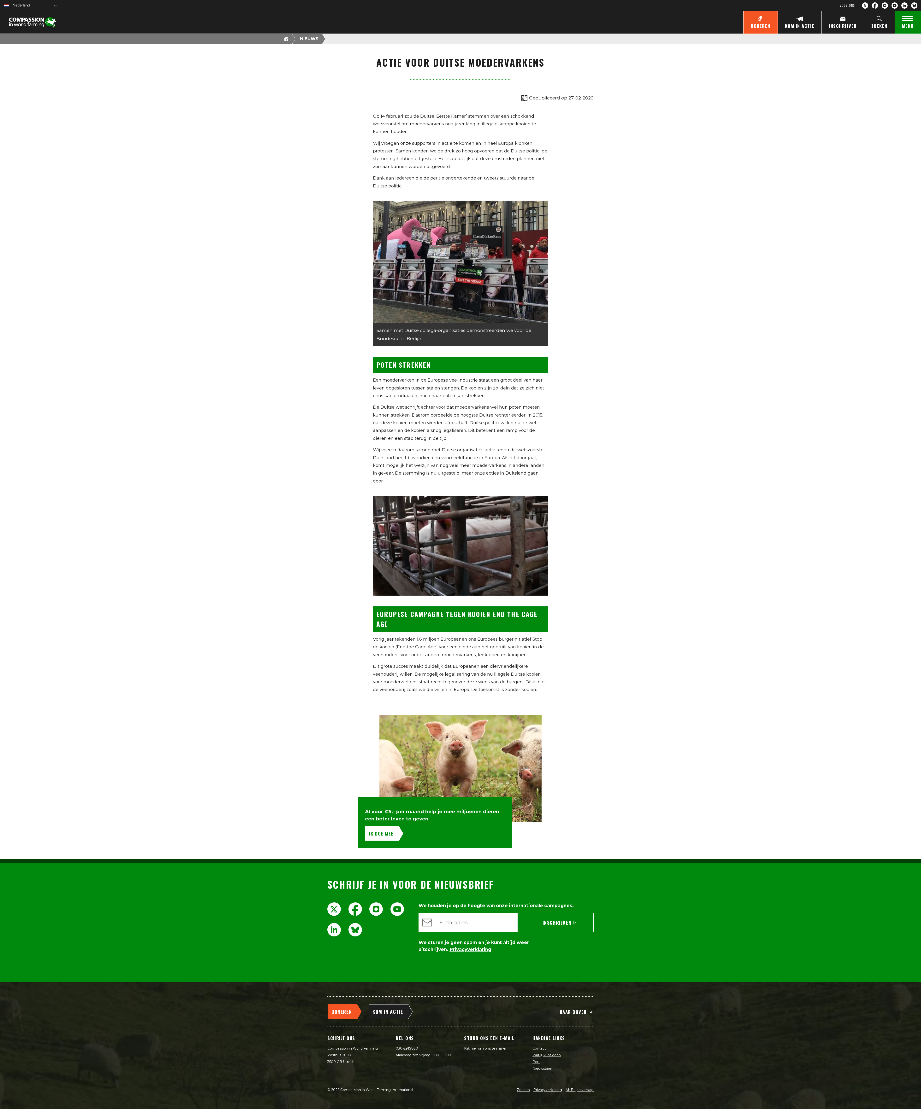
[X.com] (865, 5)
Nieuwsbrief (542, 1068)
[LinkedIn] (904, 5)
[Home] (286, 38)
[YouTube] (894, 5)
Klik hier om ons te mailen (486, 1048)
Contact (539, 1048)
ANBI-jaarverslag (580, 1090)
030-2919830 (407, 1048)
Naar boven (573, 1011)
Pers (536, 1062)
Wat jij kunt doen (546, 1055)
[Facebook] (875, 5)
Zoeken (523, 1090)
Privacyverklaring (547, 1090)
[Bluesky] (914, 5)
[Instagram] (885, 5)
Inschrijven (557, 922)
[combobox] (12, 5)
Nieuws (309, 38)
